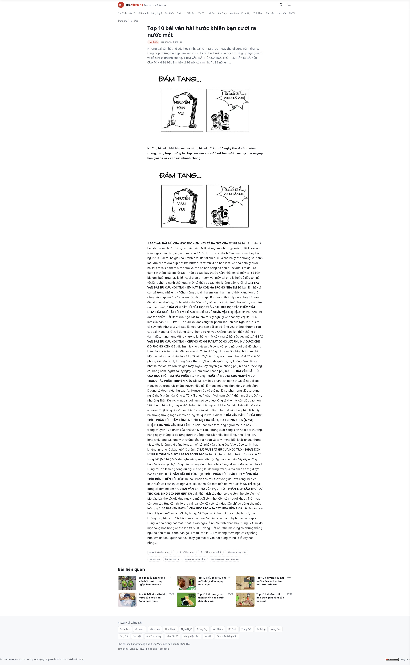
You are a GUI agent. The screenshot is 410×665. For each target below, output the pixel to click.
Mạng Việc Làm (191, 636)
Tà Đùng (261, 629)
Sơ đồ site (151, 648)
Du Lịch (180, 13)
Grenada (139, 629)
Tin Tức (292, 13)
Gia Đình (122, 13)
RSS (142, 648)
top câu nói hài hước (184, 552)
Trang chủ (122, 20)
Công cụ (134, 648)
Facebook (164, 648)
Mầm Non (155, 629)
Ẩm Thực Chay (153, 636)
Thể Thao (258, 13)
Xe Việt (208, 636)
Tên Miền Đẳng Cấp (227, 636)
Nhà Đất (211, 13)
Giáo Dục (191, 13)
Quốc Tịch (125, 629)
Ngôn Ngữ (186, 629)
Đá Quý (232, 629)
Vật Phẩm (218, 629)
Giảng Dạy (202, 629)
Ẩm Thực (222, 13)
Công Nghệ (156, 13)
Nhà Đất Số (172, 636)
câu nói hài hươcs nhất (210, 552)
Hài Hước (281, 13)
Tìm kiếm (123, 648)
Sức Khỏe (169, 13)
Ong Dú (124, 636)
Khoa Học (246, 13)
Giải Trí (132, 13)
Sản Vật (137, 636)
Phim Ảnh (143, 13)
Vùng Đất (275, 629)
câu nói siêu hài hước (159, 552)
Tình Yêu (270, 13)
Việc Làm (234, 13)
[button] (281, 5)
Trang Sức (247, 629)
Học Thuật (170, 629)
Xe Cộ (201, 13)
